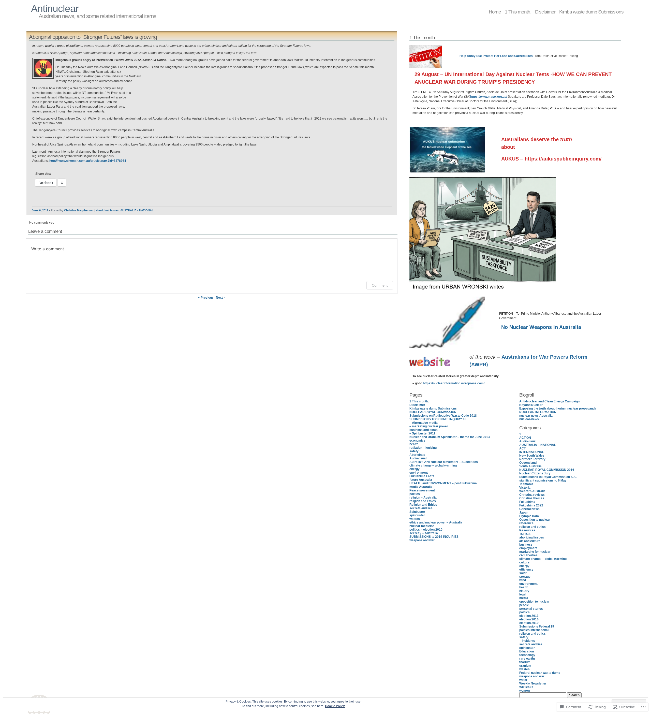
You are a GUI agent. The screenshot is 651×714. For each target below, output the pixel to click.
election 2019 (529, 623)
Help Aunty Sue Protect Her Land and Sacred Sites (496, 56)
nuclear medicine (421, 526)
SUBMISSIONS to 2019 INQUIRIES (433, 536)
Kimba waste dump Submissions (591, 11)
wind (522, 580)
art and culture (529, 541)
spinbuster (417, 515)
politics (414, 494)
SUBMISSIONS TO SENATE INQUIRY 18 (437, 419)
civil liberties (528, 555)
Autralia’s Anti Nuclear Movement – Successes (443, 462)
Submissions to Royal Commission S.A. (547, 477)
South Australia (530, 466)
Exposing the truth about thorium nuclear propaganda (557, 408)
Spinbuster (417, 512)
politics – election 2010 (425, 529)
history (524, 591)
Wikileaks (526, 687)
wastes (414, 519)
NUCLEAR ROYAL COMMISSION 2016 (546, 470)
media (523, 598)
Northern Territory (532, 459)
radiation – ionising (423, 447)
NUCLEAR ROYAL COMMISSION (432, 412)
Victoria (524, 487)
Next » (220, 297)
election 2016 (529, 619)
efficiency (526, 569)
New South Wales (531, 455)
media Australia (420, 487)
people (524, 605)
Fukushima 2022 (531, 505)
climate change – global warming (433, 465)
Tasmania (526, 484)
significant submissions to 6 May (543, 480)
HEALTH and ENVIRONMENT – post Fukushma (443, 483)
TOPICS (524, 534)
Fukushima (527, 502)
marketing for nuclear (535, 551)
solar (523, 573)
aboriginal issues (107, 210)
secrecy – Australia (423, 533)
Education (526, 651)
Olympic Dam (529, 516)
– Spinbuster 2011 (422, 433)
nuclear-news (529, 419)
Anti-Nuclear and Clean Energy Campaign (549, 401)
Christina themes (531, 498)
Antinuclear (55, 8)
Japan (523, 512)
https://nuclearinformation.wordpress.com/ (453, 383)
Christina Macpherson (79, 210)
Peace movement (422, 490)
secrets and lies (421, 508)
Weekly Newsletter (532, 683)
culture (524, 562)
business (525, 544)
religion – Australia (423, 497)
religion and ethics (422, 501)
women (524, 690)
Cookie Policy (335, 706)
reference (526, 523)
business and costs (423, 430)
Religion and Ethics (423, 504)
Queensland (528, 462)
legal (522, 594)
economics (417, 440)
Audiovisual (417, 458)
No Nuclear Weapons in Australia (541, 327)
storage (524, 576)
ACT (522, 448)
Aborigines (417, 455)
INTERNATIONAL (531, 452)
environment (418, 472)
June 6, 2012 (40, 210)
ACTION (525, 438)
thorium (524, 662)
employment (528, 548)
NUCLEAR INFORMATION (537, 412)
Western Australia (532, 491)
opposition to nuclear (534, 601)
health (413, 444)
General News (529, 509)
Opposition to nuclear (534, 519)
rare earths (527, 658)
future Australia (420, 480)
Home (495, 11)
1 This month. (518, 11)
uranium (525, 665)
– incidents (527, 641)
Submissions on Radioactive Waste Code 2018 (443, 415)
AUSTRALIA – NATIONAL (537, 445)
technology (527, 655)
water (523, 680)
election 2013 (529, 616)
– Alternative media (423, 423)
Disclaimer (545, 11)
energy (414, 469)
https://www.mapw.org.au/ (488, 96)
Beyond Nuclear (531, 405)
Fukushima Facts (421, 476)
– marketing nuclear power (428, 426)
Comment (380, 285)
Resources (527, 530)
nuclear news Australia (536, 415)
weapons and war (422, 540)
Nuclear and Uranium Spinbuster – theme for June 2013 (449, 437)
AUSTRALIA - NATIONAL (137, 210)
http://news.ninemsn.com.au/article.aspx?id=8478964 (87, 161)
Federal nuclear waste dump (539, 673)
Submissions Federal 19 (536, 626)
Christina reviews (532, 495)
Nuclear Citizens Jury (535, 473)
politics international (534, 630)
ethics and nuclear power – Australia (435, 522)
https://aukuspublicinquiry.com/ (563, 159)
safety (414, 451)
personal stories (531, 608)
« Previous (206, 297)
